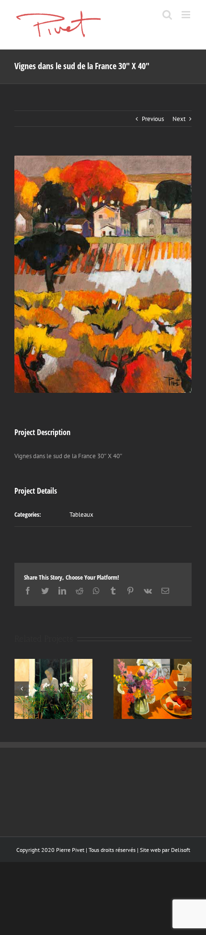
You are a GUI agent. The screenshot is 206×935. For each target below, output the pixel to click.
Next (178, 119)
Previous (153, 119)
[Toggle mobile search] (167, 15)
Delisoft (180, 849)
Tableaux (81, 514)
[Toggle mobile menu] (187, 15)
